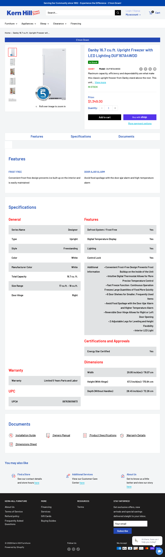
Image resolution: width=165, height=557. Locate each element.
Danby (91, 68)
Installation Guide (25, 435)
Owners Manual (61, 435)
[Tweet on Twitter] (150, 68)
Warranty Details (136, 435)
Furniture (10, 23)
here (36, 482)
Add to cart (105, 117)
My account (132, 14)
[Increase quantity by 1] (115, 108)
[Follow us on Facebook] (69, 549)
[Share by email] (154, 68)
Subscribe (122, 530)
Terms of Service (14, 511)
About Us (9, 506)
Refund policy (12, 516)
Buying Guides (48, 520)
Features (37, 136)
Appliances (27, 23)
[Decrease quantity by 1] (101, 108)
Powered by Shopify (14, 547)
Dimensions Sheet (26, 444)
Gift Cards (46, 516)
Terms (80, 506)
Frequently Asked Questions (14, 522)
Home (8, 32)
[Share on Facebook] (141, 68)
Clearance (58, 23)
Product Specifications (102, 435)
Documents (126, 136)
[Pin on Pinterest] (145, 68)
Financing (76, 23)
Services (45, 511)
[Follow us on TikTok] (78, 549)
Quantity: (93, 107)
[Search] (118, 12)
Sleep (43, 23)
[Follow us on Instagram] (73, 549)
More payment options (140, 123)
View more (100, 82)
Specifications (81, 136)
